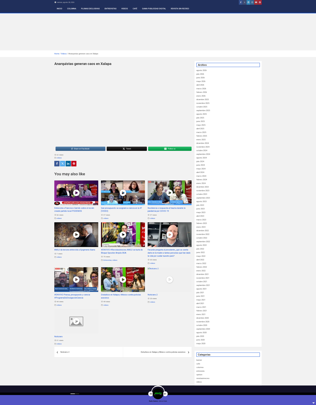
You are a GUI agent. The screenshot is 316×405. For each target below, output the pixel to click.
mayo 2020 (200, 343)
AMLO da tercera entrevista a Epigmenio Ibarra (74, 250)
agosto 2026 (201, 70)
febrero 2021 (201, 311)
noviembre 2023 (202, 190)
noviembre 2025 (202, 103)
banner (199, 360)
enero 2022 (201, 271)
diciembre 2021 (202, 274)
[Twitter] (62, 163)
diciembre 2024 (202, 143)
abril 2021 (200, 303)
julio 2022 (200, 249)
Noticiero (58, 336)
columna (199, 367)
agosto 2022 (201, 245)
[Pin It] (73, 163)
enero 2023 (201, 227)
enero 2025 (201, 139)
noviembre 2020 (202, 322)
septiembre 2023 (203, 198)
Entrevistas (110, 9)
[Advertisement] (158, 32)
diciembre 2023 (202, 187)
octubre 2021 (201, 281)
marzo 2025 (201, 132)
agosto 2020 (201, 332)
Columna (71, 9)
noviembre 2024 (202, 147)
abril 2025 (200, 129)
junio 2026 (200, 78)
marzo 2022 (201, 263)
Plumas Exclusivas (90, 9)
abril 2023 (200, 216)
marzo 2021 (201, 307)
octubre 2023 (201, 194)
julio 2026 (200, 74)
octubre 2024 (201, 150)
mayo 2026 (200, 81)
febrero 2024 (201, 179)
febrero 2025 (201, 136)
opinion (199, 375)
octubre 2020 (201, 325)
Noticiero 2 (153, 295)
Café (135, 9)
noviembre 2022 (202, 234)
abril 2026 (200, 85)
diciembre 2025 (202, 99)
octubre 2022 (201, 238)
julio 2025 (200, 118)
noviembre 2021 (202, 278)
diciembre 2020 (202, 318)
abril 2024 (200, 172)
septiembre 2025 (203, 110)
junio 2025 (200, 121)
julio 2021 (200, 292)
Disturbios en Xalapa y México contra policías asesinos (163, 352)
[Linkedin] (68, 163)
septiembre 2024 (203, 154)
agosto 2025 (201, 114)
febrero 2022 (201, 267)
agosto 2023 (201, 201)
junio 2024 (200, 165)
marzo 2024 (201, 176)
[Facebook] (56, 163)
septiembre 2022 (203, 241)
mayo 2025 (200, 125)
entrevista (200, 371)
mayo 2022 (200, 256)
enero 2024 (201, 183)
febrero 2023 (201, 223)
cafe (198, 364)
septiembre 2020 (203, 329)
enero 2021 (201, 314)
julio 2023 (200, 205)
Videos (124, 9)
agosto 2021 (201, 289)
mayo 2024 (200, 169)
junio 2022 (200, 252)
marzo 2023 (201, 220)
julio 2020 (200, 336)
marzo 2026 (201, 89)
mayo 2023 (200, 212)
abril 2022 (200, 260)
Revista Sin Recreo (180, 9)
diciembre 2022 (202, 230)
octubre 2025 (201, 107)
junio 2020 (200, 340)
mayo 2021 (200, 300)
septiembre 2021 (203, 285)
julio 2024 (200, 161)
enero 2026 (201, 96)
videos (59, 158)
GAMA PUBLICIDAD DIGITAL (154, 9)
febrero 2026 (201, 92)
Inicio (59, 9)
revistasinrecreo (202, 378)
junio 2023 (200, 209)
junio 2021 (200, 296)
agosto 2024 (201, 158)
